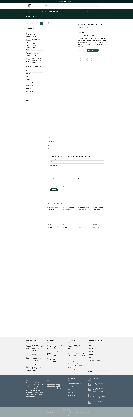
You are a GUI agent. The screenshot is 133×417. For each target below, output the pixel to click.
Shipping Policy (72, 386)
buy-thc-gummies (51, 385)
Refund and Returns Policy (75, 383)
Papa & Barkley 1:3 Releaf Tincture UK (99, 226)
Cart (69, 389)
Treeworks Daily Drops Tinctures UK (52, 226)
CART (36, 11)
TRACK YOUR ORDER (50, 11)
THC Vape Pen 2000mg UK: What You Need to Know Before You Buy (99, 390)
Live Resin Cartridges (32, 83)
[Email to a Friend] (85, 59)
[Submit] (96, 5)
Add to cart (92, 50)
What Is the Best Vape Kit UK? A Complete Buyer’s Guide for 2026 (99, 396)
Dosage (58, 385)
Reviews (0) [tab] (51, 141)
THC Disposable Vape (52, 388)
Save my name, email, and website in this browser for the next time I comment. (73, 186)
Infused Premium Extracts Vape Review (99, 402)
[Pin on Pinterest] (88, 59)
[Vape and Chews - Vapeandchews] (34, 6)
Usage (60, 388)
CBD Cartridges (30, 74)
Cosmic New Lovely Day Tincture (69, 226)
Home (28, 16)
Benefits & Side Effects (52, 383)
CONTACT (58, 11)
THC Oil (35, 16)
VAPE (27, 94)
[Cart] (106, 5)
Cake (27, 71)
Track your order (72, 395)
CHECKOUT (41, 11)
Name (52, 178)
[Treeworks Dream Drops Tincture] (85, 215)
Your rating (53, 159)
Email (80, 178)
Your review (53, 165)
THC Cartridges (30, 85)
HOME (27, 11)
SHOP (31, 11)
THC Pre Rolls (30, 91)
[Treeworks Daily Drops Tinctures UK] (54, 215)
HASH (28, 80)
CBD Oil (90, 351)
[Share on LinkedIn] (91, 59)
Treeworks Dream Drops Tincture (84, 226)
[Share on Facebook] (80, 59)
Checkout (70, 392)
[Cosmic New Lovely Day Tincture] (69, 215)
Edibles (28, 77)
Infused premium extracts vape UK (99, 384)
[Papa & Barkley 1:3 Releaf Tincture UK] (100, 215)
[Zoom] (49, 136)
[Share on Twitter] (82, 59)
